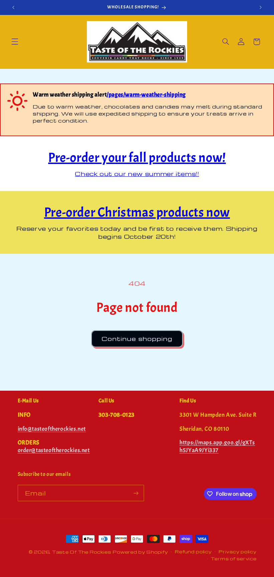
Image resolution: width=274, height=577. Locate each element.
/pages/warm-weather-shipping (146, 95)
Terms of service (234, 558)
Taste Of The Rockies (81, 552)
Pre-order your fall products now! (137, 157)
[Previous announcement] (13, 7)
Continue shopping (137, 338)
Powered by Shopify (140, 552)
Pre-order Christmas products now (137, 212)
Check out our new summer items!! (137, 173)
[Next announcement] (260, 7)
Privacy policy (237, 551)
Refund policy (193, 551)
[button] (14, 41)
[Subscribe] (135, 493)
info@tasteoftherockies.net (52, 429)
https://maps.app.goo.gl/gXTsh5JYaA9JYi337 (217, 446)
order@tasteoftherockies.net (54, 450)
